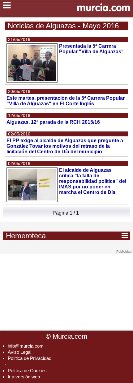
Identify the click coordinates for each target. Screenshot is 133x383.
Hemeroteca (67, 235)
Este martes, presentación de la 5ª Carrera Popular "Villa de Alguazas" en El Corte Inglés (65, 100)
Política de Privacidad (29, 358)
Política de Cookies (27, 370)
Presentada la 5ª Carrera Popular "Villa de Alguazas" (91, 48)
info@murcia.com (26, 346)
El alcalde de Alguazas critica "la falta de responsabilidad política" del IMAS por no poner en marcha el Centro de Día (92, 181)
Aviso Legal (19, 352)
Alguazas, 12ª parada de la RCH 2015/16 (53, 122)
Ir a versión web (24, 376)
